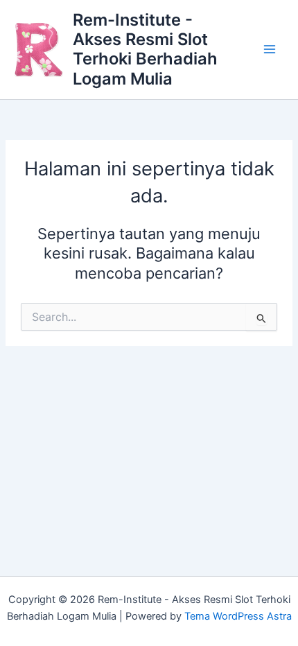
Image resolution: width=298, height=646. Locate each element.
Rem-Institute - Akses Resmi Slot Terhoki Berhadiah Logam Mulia (145, 49)
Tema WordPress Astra (238, 616)
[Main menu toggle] (269, 49)
